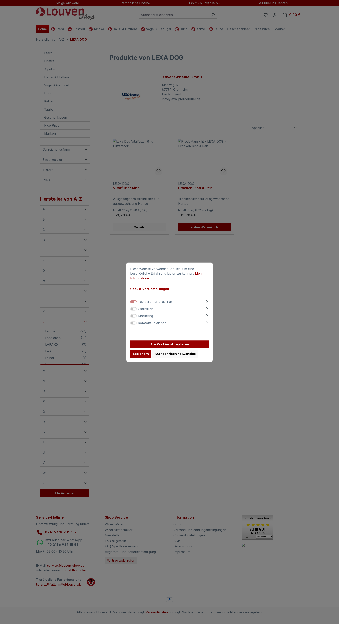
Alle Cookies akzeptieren (169, 344)
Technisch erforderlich (155, 302)
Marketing (145, 316)
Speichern (141, 354)
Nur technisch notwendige (175, 354)
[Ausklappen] (207, 301)
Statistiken (145, 309)
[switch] (133, 308)
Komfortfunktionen (152, 323)
